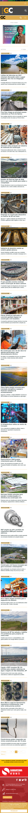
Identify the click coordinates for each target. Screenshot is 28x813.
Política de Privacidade (14, 804)
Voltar (24, 49)
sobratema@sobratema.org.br (12, 793)
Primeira (4, 751)
